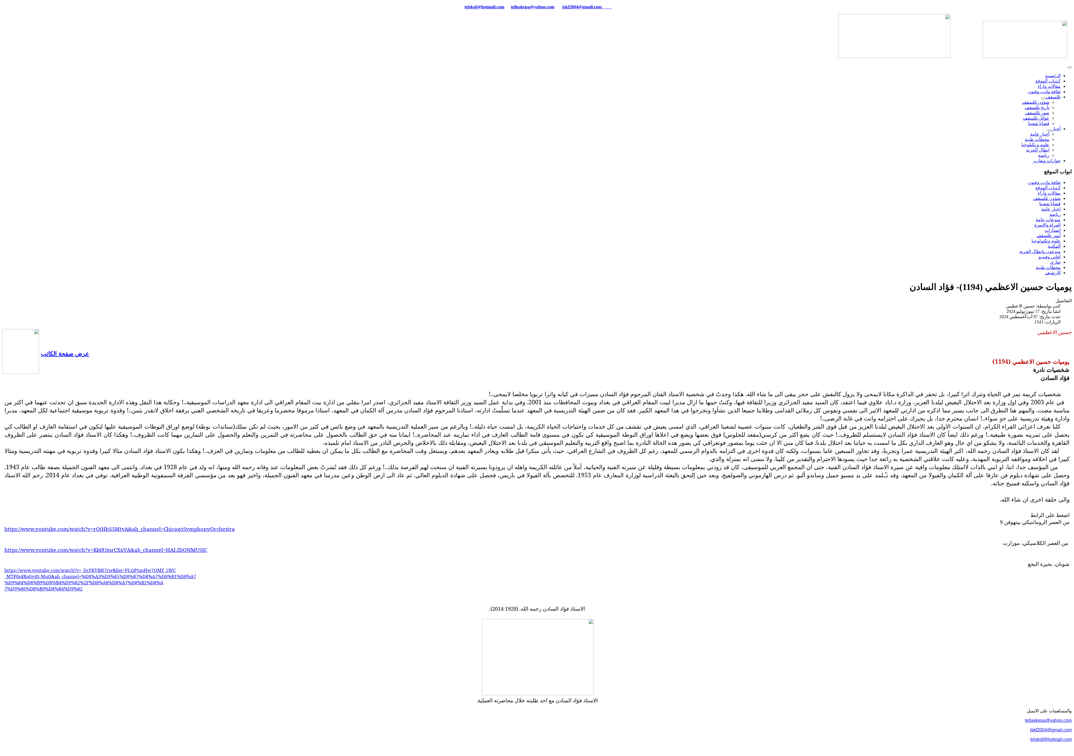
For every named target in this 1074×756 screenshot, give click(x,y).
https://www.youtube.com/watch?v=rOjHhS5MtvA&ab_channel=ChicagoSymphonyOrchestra (119, 528)
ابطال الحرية (1037, 150)
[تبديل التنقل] (1069, 67)
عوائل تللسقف (1036, 118)
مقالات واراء (1049, 86)
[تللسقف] (1043, 98)
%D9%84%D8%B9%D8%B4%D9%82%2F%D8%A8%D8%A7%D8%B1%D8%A (83, 583)
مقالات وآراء (1049, 193)
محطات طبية (1037, 139)
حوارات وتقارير (1047, 160)
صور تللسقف (1037, 112)
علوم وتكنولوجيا (1046, 240)
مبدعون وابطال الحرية (1040, 251)
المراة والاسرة (1047, 225)
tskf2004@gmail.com (582, 6)
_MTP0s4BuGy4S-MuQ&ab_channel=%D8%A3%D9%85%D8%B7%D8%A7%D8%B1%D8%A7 (100, 576)
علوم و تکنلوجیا (1035, 144)
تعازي (1055, 262)
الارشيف (1053, 272)
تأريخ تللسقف (1037, 107)
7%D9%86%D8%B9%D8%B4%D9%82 (43, 589)
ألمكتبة (1054, 246)
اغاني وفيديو (1049, 256)
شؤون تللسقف (1035, 102)
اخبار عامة (1051, 209)
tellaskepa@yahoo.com (532, 6)
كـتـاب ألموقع (1048, 81)
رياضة (1043, 155)
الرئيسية (1053, 75)
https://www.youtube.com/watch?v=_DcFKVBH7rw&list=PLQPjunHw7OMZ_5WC (90, 570)
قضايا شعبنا (1038, 123)
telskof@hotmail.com (1051, 739)
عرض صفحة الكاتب (65, 353)
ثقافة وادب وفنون (1044, 91)
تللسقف (1053, 96)
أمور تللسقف (1049, 235)
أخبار (1056, 128)
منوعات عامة (1048, 219)
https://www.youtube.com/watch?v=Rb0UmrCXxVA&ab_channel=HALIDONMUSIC (105, 549)
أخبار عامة (1039, 134)
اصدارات (1053, 230)
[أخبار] (1049, 130)
